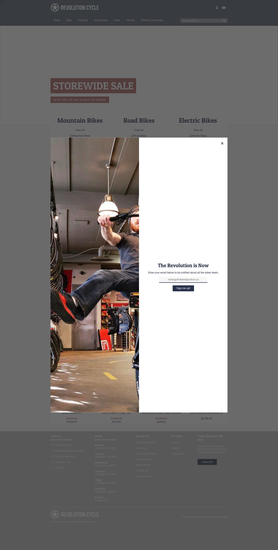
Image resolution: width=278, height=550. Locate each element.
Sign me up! (183, 288)
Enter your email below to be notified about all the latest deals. (183, 272)
